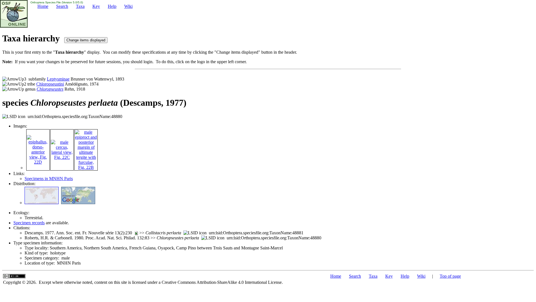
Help (112, 6)
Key (96, 6)
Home (42, 6)
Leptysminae (58, 79)
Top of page (450, 276)
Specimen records (29, 222)
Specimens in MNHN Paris (49, 178)
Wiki (128, 6)
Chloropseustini (50, 84)
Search (62, 6)
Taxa (80, 6)
